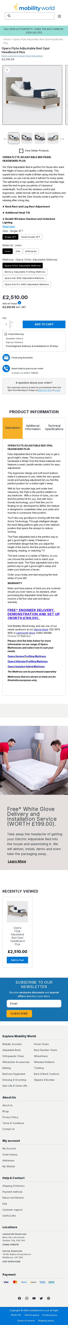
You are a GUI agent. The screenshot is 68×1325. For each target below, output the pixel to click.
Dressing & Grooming (14, 1079)
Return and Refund (12, 1197)
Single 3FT (10, 237)
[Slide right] (64, 139)
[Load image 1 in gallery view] (13, 138)
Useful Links (9, 1215)
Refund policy (32, 1315)
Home (6, 39)
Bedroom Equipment (13, 1073)
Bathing (6, 1068)
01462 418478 (10, 1244)
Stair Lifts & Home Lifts (14, 1085)
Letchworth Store (25, 632)
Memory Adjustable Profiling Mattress (25, 271)
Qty (4, 318)
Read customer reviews (13, 56)
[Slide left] (3, 139)
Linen (8, 251)
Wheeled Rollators (44, 1062)
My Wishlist (8, 1166)
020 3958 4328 (11, 1261)
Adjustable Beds (11, 1050)
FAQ (4, 1203)
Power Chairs (41, 1044)
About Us (7, 1105)
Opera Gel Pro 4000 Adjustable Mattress (27, 284)
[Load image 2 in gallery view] (27, 138)
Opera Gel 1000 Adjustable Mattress (24, 278)
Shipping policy (46, 1320)
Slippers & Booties (44, 1079)
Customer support (12, 1209)
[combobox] (29, 16)
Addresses (8, 1160)
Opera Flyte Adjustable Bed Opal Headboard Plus (17, 936)
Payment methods (12, 1191)
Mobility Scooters (12, 1044)
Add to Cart (17, 960)
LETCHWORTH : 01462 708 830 (33, 29)
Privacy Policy (10, 1117)
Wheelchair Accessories (16, 1062)
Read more (8, 226)
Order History (10, 1154)
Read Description (34, 56)
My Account (9, 1148)
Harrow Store (41, 629)
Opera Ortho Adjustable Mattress (23, 265)
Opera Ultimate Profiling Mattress (28, 661)
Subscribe (19, 1013)
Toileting (39, 1068)
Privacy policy (49, 1315)
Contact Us (8, 1129)
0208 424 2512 (45, 390)
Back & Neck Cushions (46, 1073)
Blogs (5, 1111)
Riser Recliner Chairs (45, 1050)
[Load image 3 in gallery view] (40, 138)
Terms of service (26, 1320)
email (57, 390)
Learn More (17, 861)
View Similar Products (37, 150)
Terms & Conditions (13, 1123)
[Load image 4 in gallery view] (53, 138)
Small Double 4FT (30, 237)
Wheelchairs (41, 1056)
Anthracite (31, 251)
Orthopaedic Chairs (13, 1056)
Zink (18, 251)
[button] (59, 16)
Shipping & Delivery (13, 1185)
